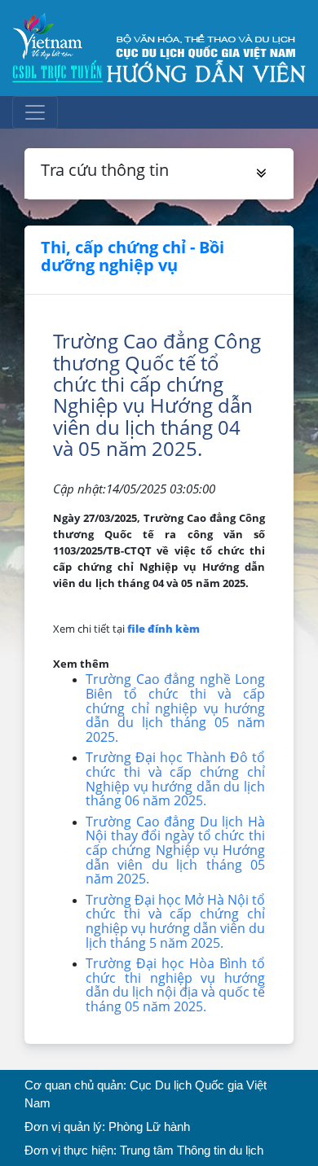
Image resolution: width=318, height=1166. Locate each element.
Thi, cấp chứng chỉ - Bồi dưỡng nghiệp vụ (132, 256)
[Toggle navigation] (35, 112)
